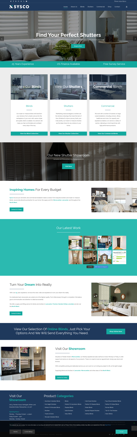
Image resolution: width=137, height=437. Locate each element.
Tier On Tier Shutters (111, 410)
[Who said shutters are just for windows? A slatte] (119, 243)
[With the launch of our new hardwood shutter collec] (119, 257)
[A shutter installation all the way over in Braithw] (105, 257)
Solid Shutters (69, 410)
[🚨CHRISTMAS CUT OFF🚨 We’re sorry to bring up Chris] (105, 243)
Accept (121, 431)
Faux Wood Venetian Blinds (113, 401)
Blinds (66, 401)
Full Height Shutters (50, 404)
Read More (108, 425)
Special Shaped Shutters (92, 410)
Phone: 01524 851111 (120, 1)
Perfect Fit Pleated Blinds (92, 404)
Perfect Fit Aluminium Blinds (73, 404)
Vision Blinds (109, 414)
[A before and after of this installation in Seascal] (90, 243)
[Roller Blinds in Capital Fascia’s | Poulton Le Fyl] (75, 243)
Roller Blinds (88, 407)
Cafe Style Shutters (90, 401)
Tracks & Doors (49, 414)
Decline (15, 431)
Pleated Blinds (69, 407)
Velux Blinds (68, 414)
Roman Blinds (109, 407)
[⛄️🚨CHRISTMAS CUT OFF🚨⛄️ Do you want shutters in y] (90, 257)
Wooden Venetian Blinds (52, 417)
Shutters (47, 410)
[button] (29, 134)
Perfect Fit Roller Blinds (112, 404)
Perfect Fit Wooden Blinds (52, 407)
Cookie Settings (28, 431)
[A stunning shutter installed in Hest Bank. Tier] (75, 257)
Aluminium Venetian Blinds (52, 401)
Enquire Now (68, 46)
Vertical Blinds (89, 414)
